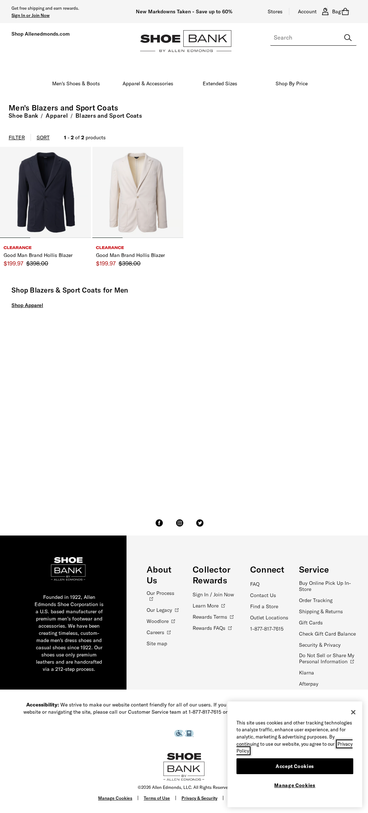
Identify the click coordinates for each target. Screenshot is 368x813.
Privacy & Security (199, 798)
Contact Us (263, 595)
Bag (336, 11)
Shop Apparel (27, 305)
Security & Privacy (320, 645)
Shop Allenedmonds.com (41, 34)
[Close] (353, 712)
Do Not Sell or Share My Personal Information (326, 658)
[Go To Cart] (347, 11)
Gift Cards (311, 622)
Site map (157, 643)
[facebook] (159, 526)
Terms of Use (157, 798)
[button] (31, 15)
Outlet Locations (269, 617)
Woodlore (158, 621)
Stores (275, 11)
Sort (43, 137)
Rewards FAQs (209, 628)
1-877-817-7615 (267, 628)
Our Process (160, 593)
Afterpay (308, 684)
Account (307, 11)
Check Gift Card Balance (327, 634)
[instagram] (179, 526)
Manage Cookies (115, 798)
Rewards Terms (210, 617)
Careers (155, 632)
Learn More (205, 605)
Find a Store (264, 606)
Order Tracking (315, 600)
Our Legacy (159, 610)
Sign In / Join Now (213, 594)
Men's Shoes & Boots (76, 83)
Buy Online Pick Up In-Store (325, 586)
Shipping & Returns (321, 611)
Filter (17, 137)
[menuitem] (76, 85)
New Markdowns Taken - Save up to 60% (184, 11)
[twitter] (200, 526)
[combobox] (313, 38)
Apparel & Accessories (148, 83)
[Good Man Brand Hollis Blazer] (45, 192)
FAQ (254, 584)
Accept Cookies (295, 766)
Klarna (306, 672)
